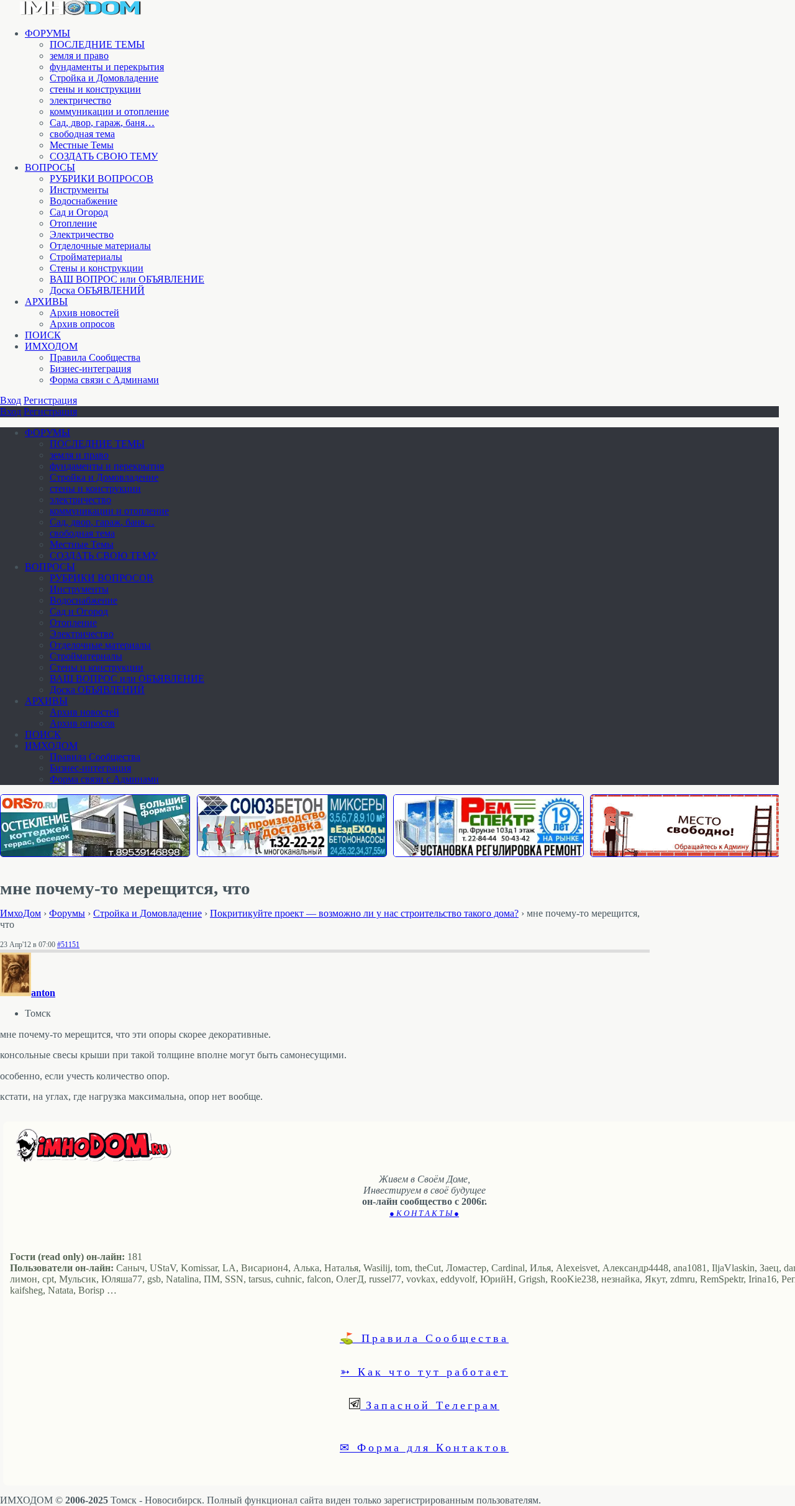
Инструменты (79, 189)
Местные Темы (82, 145)
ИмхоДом (20, 913)
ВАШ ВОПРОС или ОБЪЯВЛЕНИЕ (127, 279)
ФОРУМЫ (47, 33)
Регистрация (50, 400)
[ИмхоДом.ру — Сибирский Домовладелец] (81, 12)
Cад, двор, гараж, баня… (102, 122)
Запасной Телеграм (429, 1404)
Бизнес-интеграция (90, 368)
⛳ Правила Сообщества (424, 1337)
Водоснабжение (83, 201)
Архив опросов (82, 324)
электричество (80, 100)
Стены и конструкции (96, 268)
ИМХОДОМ (51, 346)
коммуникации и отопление (109, 111)
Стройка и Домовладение (104, 78)
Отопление (73, 223)
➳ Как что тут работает (424, 1371)
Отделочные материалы (100, 245)
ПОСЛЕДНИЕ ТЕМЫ (97, 44)
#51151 (68, 944)
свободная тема (82, 134)
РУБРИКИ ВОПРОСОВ (101, 178)
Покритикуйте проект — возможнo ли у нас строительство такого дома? (364, 913)
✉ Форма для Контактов (424, 1447)
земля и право (79, 55)
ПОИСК (43, 335)
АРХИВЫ (46, 301)
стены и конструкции (95, 89)
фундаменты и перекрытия (107, 66)
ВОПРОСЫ (50, 167)
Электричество (82, 234)
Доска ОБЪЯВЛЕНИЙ (97, 290)
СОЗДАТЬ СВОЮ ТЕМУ (104, 156)
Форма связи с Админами (104, 379)
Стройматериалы (86, 257)
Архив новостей (84, 312)
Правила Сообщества (95, 357)
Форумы (67, 913)
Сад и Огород (79, 212)
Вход (10, 400)
